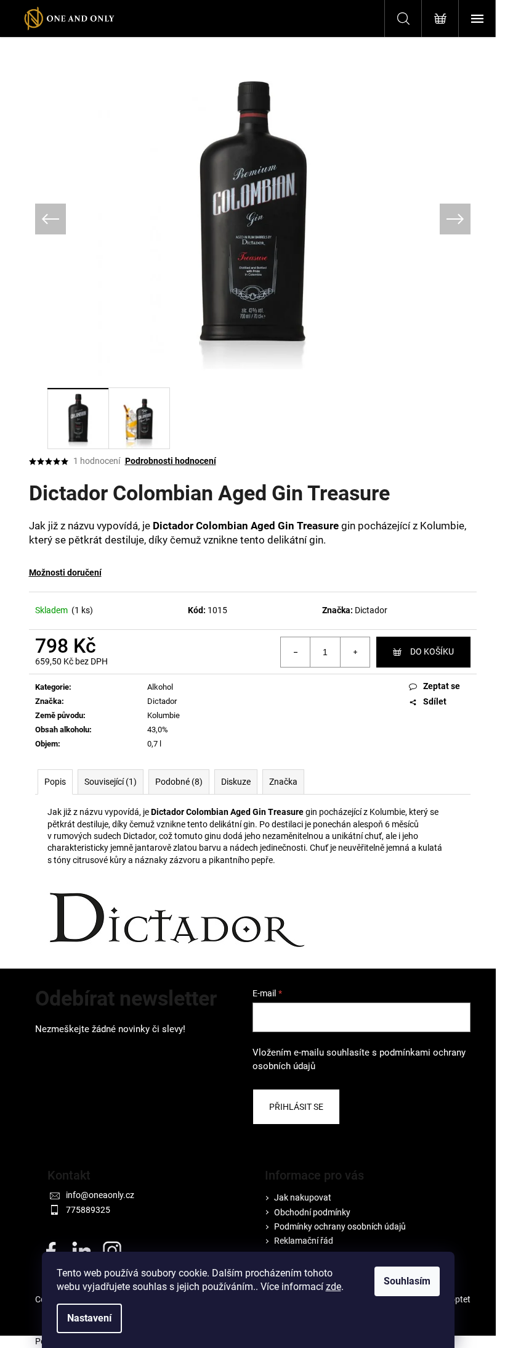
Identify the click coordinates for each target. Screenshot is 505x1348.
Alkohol (160, 687)
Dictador (371, 610)
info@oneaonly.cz (100, 1195)
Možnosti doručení (65, 572)
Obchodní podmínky (312, 1212)
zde (333, 1286)
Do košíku (432, 651)
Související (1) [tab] (110, 782)
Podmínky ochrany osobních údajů (340, 1226)
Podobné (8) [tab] (179, 782)
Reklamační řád (303, 1241)
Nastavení (89, 1318)
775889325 (88, 1210)
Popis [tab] (55, 782)
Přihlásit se (296, 1107)
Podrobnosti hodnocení (170, 461)
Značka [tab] (283, 782)
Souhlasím (407, 1281)
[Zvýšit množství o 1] (355, 652)
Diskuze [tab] (236, 782)
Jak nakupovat (302, 1197)
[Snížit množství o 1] (295, 652)
